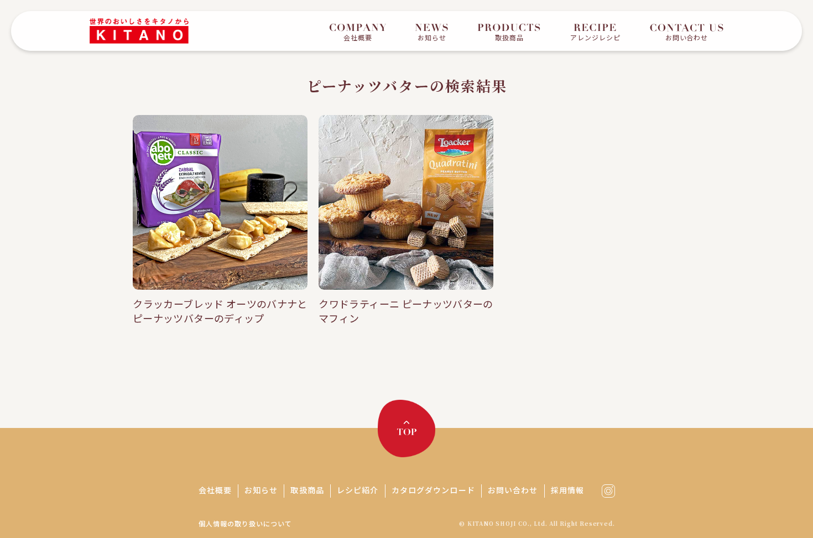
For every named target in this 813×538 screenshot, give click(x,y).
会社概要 (215, 489)
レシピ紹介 (358, 489)
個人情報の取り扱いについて (245, 523)
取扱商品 (307, 489)
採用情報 (567, 489)
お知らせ (261, 489)
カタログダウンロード (433, 489)
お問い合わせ (513, 489)
